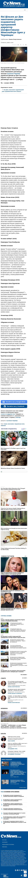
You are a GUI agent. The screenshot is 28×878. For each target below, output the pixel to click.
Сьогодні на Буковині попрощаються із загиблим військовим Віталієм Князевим (13, 809)
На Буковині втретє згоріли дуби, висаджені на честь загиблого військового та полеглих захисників (18, 653)
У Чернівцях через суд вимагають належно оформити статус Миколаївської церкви (18, 630)
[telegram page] (24, 870)
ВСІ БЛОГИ (24, 733)
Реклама (4, 846)
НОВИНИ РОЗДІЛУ (22, 787)
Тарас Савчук (11, 740)
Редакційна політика (8, 844)
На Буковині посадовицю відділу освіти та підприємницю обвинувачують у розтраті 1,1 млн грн (18, 665)
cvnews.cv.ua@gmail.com (8, 414)
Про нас (4, 839)
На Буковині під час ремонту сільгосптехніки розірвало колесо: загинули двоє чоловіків (13, 671)
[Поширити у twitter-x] (21, 45)
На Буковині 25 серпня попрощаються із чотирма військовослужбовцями (12, 800)
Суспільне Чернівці (13, 73)
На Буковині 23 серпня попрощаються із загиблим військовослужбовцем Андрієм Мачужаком (12, 804)
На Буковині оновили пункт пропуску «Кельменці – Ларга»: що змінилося (18, 641)
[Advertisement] (14, 111)
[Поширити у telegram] (26, 45)
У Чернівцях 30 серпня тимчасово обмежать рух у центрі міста (17, 624)
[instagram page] (26, 870)
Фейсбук (18, 417)
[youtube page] (21, 870)
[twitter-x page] (19, 870)
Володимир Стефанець (14, 754)
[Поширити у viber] (23, 45)
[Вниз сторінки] (25, 875)
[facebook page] (17, 870)
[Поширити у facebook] (18, 45)
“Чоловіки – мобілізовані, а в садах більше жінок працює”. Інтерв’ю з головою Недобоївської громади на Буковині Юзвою (13, 726)
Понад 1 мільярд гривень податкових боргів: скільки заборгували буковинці (13, 620)
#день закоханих (9, 424)
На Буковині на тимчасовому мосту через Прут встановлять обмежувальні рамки (18, 658)
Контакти (4, 842)
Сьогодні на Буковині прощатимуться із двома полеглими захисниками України (18, 646)
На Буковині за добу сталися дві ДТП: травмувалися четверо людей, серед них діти (13, 637)
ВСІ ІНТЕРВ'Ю (24, 708)
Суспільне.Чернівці (12, 420)
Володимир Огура (12, 748)
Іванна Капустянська (15, 39)
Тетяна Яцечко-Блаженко (15, 693)
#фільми (3, 425)
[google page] (15, 870)
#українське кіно (19, 424)
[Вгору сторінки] (25, 872)
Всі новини (24, 674)
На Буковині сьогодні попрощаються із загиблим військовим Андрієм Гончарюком (13, 796)
